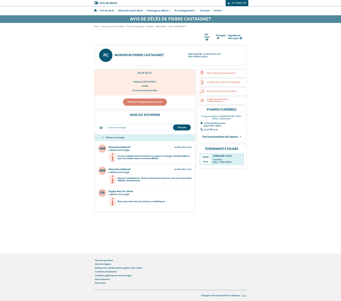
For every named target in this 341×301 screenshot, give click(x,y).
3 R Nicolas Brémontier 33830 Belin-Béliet (215, 124)
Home (96, 26)
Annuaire (205, 10)
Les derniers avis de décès (113, 26)
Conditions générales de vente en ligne (113, 275)
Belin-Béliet (161, 26)
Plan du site (100, 283)
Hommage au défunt (157, 10)
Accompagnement (184, 10)
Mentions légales (103, 264)
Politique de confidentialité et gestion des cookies (118, 268)
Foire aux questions (104, 260)
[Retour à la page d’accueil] (105, 4)
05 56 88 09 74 (211, 129)
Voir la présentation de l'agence (220, 137)
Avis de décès (107, 10)
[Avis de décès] (96, 10)
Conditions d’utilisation (106, 272)
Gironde (149, 26)
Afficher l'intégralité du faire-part (144, 102)
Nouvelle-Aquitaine (135, 26)
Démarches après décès (130, 10)
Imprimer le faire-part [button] (234, 37)
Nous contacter (102, 279)
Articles (218, 10)
